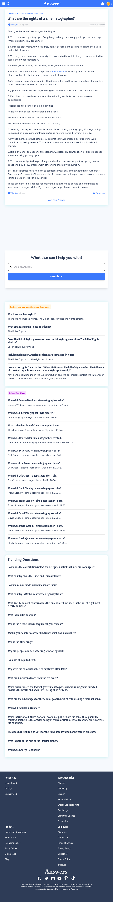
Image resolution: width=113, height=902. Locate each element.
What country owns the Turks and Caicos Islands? (34, 576)
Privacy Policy (64, 848)
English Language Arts (68, 805)
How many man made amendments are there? (32, 585)
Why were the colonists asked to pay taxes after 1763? (37, 669)
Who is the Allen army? (20, 642)
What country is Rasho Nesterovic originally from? (35, 594)
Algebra (61, 783)
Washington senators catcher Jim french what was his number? (42, 633)
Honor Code (10, 837)
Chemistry (62, 788)
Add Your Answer (56, 200)
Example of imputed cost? (22, 660)
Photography (58, 71)
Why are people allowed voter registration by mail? (36, 651)
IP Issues (62, 864)
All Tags (8, 788)
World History (64, 799)
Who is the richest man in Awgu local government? (35, 624)
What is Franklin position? (22, 615)
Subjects (11, 13)
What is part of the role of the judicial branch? (33, 741)
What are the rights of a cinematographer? (41, 18)
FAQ (7, 859)
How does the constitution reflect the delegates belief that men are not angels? (51, 567)
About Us (62, 832)
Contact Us (63, 837)
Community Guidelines (15, 832)
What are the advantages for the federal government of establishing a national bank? (54, 699)
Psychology (63, 810)
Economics (63, 821)
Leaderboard (11, 783)
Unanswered (11, 794)
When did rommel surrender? (24, 708)
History (20, 13)
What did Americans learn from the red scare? (33, 678)
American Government (34, 13)
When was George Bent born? (24, 750)
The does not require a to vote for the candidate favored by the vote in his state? (52, 732)
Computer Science (66, 815)
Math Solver (10, 854)
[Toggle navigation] (3, 3)
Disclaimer (62, 854)
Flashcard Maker (12, 843)
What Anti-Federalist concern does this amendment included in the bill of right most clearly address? (54, 604)
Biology (61, 794)
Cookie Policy (64, 859)
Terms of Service (65, 843)
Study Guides (11, 848)
